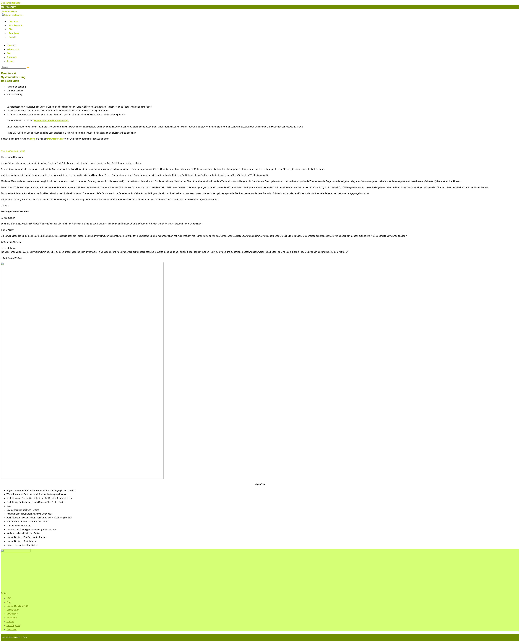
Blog (8, 53)
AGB (8, 598)
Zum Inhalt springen (10, 3)
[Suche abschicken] (28, 67)
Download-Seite (55, 139)
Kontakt (9, 61)
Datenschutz (12, 610)
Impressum (11, 618)
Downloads (11, 57)
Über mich (11, 45)
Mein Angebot (12, 49)
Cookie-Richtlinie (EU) (17, 606)
